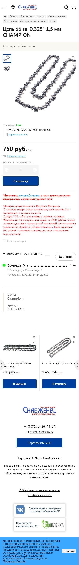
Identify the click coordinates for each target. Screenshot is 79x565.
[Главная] (5, 16)
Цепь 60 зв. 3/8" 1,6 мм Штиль (59, 363)
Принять (69, 551)
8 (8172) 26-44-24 (41, 426)
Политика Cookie (14, 561)
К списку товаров (16, 241)
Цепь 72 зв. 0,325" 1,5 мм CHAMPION (17, 365)
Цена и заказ (27, 46)
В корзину (20, 181)
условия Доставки (29, 195)
